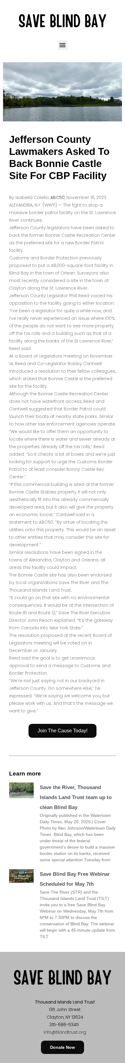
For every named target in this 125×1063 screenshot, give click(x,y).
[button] (63, 45)
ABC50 (57, 197)
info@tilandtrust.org (65, 1032)
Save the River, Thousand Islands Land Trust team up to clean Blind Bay (76, 797)
